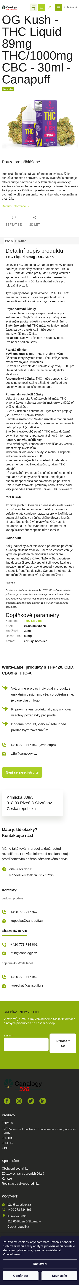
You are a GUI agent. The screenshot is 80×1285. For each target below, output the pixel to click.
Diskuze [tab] (20, 241)
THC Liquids (33, 620)
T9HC (6, 1133)
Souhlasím (59, 1275)
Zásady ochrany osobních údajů (23, 1173)
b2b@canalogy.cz (23, 753)
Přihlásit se (63, 1043)
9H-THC (7, 1143)
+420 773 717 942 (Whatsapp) (33, 745)
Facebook (7, 1101)
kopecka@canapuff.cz (26, 921)
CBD (5, 1148)
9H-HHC (7, 1138)
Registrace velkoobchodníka (20, 1183)
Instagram (19, 1101)
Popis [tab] (9, 241)
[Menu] (58, 7)
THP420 (7, 1123)
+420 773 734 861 (24, 944)
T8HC (6, 1128)
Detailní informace (14, 206)
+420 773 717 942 (24, 912)
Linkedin (42, 1101)
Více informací (12, 1254)
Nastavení (40, 1263)
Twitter (31, 1101)
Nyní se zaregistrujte (22, 772)
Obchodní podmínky (15, 1168)
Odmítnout (20, 1275)
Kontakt (7, 1178)
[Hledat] (41, 7)
